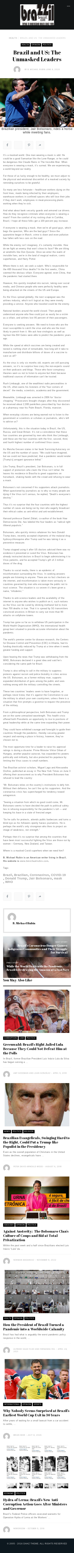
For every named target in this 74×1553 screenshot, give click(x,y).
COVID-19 (58, 875)
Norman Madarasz (23, 1260)
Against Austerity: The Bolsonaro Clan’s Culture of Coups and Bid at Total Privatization (35, 1235)
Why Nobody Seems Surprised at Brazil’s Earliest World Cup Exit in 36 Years (36, 1412)
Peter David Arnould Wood (28, 1166)
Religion (29, 1131)
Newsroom (19, 1528)
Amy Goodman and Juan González (31, 1073)
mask (58, 878)
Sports (37, 1404)
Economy (9, 1493)
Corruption (10, 1038)
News (7, 1131)
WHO (9, 882)
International (12, 1404)
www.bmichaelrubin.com (34, 861)
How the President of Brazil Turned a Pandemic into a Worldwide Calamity (33, 1326)
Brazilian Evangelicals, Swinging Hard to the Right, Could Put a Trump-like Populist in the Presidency (36, 1142)
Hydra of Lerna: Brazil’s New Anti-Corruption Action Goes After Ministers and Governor (35, 1504)
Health (13, 38)
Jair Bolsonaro (40, 878)
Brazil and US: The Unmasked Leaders (43, 38)
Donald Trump (16, 878)
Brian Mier (19, 1435)
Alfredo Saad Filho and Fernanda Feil (34, 1349)
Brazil (7, 875)
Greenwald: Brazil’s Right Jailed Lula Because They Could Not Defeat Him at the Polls (35, 1048)
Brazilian (21, 875)
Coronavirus (39, 875)
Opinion (36, 44)
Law (22, 1038)
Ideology (9, 1225)
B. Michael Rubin (36, 69)
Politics (47, 44)
